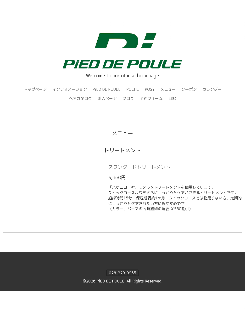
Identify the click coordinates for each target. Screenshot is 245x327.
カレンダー (212, 89)
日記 (172, 98)
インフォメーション (69, 89)
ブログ (128, 98)
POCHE (132, 89)
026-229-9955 (122, 273)
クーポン (189, 89)
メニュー (168, 89)
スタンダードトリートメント (139, 167)
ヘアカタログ (80, 98)
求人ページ (107, 98)
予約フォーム (151, 98)
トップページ (35, 89)
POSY (150, 89)
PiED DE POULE (107, 89)
